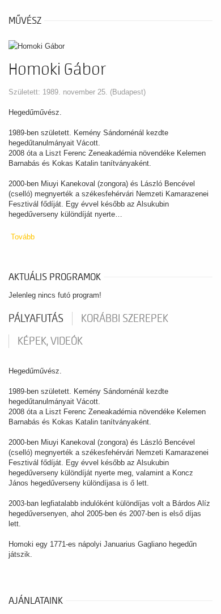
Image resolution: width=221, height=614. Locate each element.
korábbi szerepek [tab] (124, 318)
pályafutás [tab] (35, 318)
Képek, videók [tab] (50, 341)
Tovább (23, 237)
